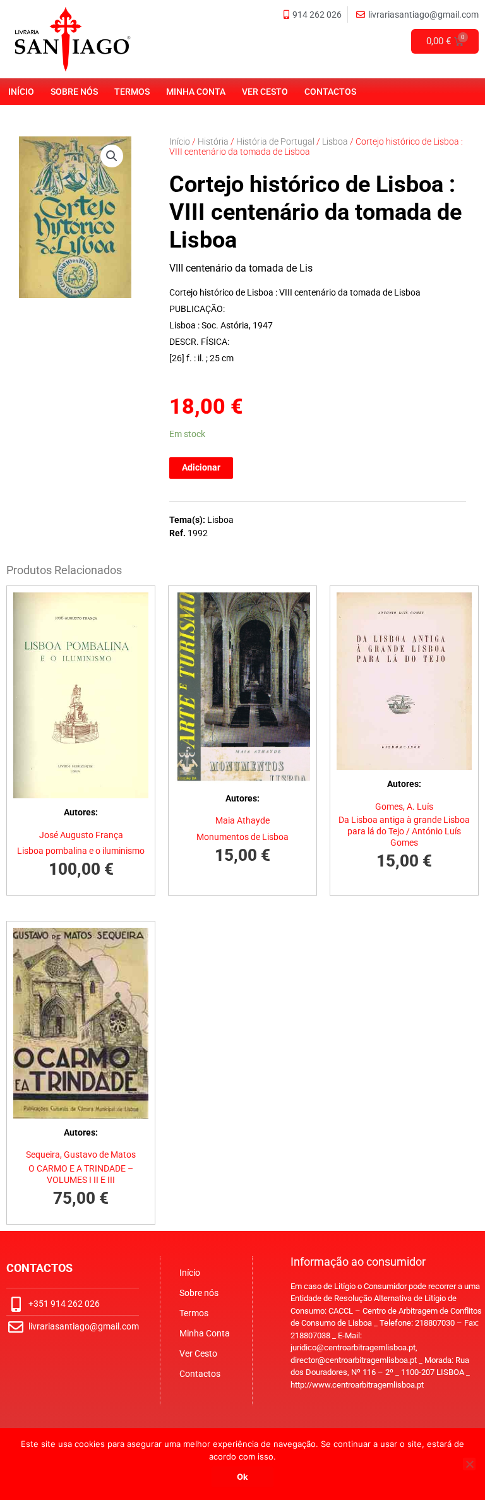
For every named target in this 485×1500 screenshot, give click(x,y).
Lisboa (335, 141)
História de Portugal (275, 141)
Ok (242, 1477)
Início (21, 92)
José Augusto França (81, 835)
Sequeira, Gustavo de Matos (81, 1154)
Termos (132, 92)
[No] (469, 1464)
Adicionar (201, 467)
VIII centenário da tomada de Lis (241, 268)
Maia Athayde (242, 820)
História (213, 141)
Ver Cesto (265, 92)
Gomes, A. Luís (404, 806)
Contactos (330, 92)
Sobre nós (74, 92)
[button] (111, 156)
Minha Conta (195, 92)
